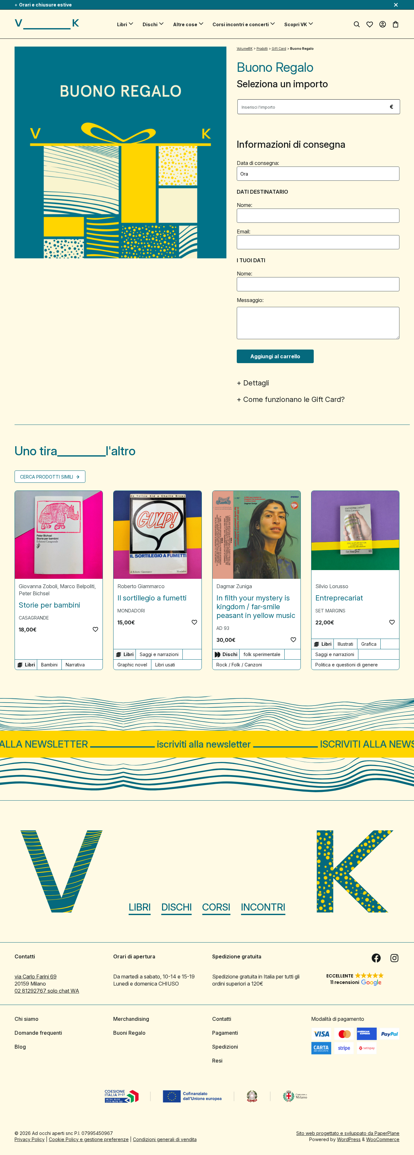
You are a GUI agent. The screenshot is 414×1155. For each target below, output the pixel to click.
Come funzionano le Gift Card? (294, 399)
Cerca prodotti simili (47, 477)
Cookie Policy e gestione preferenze (89, 1139)
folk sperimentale (262, 654)
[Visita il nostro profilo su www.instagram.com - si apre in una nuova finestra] (394, 958)
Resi (217, 1060)
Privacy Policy (30, 1139)
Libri (122, 24)
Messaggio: (250, 300)
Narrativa (75, 664)
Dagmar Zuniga (234, 586)
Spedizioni (225, 1046)
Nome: (244, 205)
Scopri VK (295, 24)
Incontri (263, 906)
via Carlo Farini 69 (36, 976)
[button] (95, 629)
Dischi (150, 24)
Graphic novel (132, 664)
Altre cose (185, 24)
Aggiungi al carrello (275, 356)
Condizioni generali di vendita (165, 1139)
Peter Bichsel (34, 593)
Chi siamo (26, 1018)
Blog (20, 1046)
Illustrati (345, 644)
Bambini (49, 664)
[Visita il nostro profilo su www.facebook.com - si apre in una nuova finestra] (376, 958)
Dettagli (256, 383)
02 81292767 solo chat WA (47, 990)
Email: (243, 231)
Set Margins (330, 610)
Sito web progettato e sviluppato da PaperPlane (347, 1133)
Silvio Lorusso (331, 586)
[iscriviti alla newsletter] (207, 744)
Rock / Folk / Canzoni (239, 664)
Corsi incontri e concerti (240, 24)
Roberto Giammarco (141, 586)
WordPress (349, 1139)
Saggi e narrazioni (159, 654)
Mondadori (131, 610)
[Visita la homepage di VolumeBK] (47, 24)
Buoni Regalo (129, 1032)
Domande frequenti (38, 1032)
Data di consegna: (258, 163)
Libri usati (165, 664)
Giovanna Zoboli (38, 586)
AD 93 (222, 628)
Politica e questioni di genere (346, 664)
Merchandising (131, 1018)
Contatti (221, 1018)
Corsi (216, 906)
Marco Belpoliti (77, 586)
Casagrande (34, 618)
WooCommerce (382, 1139)
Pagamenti (225, 1032)
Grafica (368, 644)
